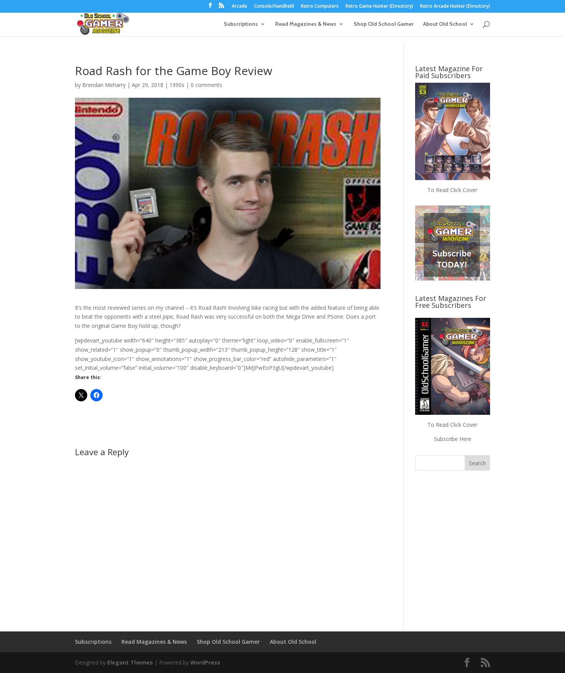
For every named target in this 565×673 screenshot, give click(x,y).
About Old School (445, 24)
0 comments (206, 85)
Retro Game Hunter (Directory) (379, 6)
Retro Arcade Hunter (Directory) (455, 6)
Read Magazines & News (305, 24)
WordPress (205, 662)
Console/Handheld (274, 6)
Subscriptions (241, 24)
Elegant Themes (130, 662)
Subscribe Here (452, 439)
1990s (177, 85)
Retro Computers (320, 6)
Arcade (239, 6)
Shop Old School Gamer (384, 24)
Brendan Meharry (104, 85)
